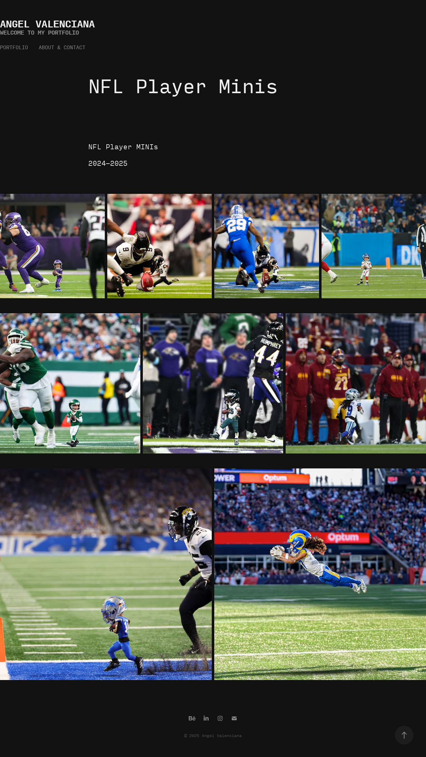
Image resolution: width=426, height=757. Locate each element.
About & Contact (62, 47)
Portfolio (14, 47)
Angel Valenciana (47, 23)
